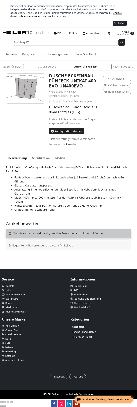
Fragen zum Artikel (118, 91)
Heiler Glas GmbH (86, 54)
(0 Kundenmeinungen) (79, 101)
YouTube (78, 376)
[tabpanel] (68, 188)
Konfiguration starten (68, 131)
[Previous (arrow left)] (1, 405)
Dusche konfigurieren (55, 54)
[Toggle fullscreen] (8, 401)
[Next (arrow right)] (4, 405)
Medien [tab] (60, 158)
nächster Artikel (122, 66)
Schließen (119, 23)
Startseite (11, 54)
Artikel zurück (48, 66)
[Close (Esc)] (1, 401)
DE (59, 33)
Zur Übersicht (14, 66)
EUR (72, 33)
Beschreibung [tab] (17, 158)
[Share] (4, 401)
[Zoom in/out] (11, 401)
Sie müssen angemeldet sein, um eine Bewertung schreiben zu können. (58, 233)
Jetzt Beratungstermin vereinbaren (73, 139)
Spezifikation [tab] (41, 158)
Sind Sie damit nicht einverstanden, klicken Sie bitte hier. (66, 14)
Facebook (58, 376)
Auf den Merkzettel (118, 85)
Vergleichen (118, 78)
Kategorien (29, 54)
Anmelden (92, 33)
